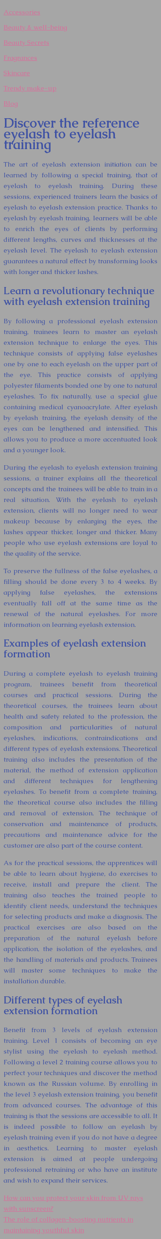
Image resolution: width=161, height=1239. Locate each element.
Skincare (17, 73)
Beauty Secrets (26, 42)
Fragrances (20, 57)
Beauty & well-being (35, 27)
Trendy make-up (30, 88)
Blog (11, 103)
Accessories (22, 12)
